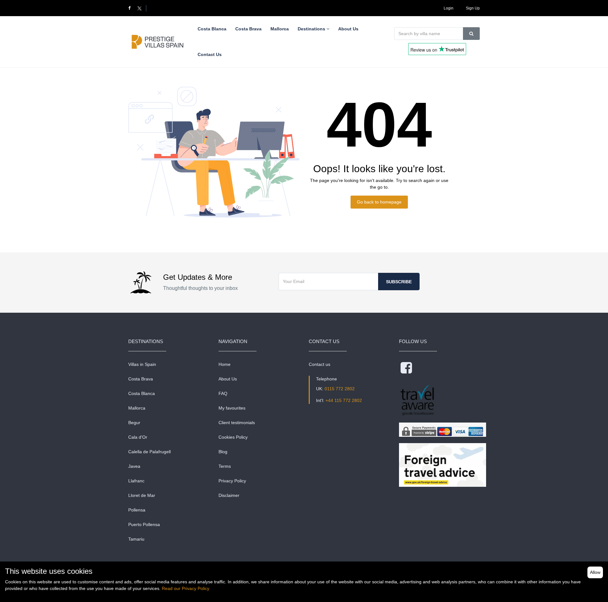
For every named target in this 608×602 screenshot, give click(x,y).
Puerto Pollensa (144, 524)
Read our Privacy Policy (185, 588)
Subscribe (399, 281)
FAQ (222, 393)
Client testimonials (236, 422)
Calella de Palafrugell (149, 451)
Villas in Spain (142, 364)
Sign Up (473, 8)
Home (224, 364)
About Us (227, 378)
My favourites (231, 408)
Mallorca (136, 408)
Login (448, 8)
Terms (224, 466)
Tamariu (136, 539)
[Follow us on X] (139, 8)
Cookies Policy (233, 437)
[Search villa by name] (471, 33)
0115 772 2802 (340, 388)
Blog (222, 451)
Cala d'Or (137, 437)
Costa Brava (140, 378)
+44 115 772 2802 (344, 400)
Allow (595, 572)
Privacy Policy (232, 480)
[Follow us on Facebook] (132, 8)
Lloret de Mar (141, 495)
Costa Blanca (141, 393)
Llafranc (136, 480)
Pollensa (136, 509)
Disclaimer (228, 495)
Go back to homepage (379, 201)
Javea (134, 466)
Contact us (319, 364)
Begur (134, 422)
